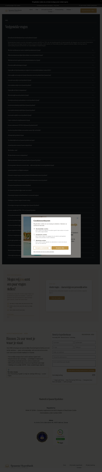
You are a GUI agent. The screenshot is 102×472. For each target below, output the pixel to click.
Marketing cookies (51, 242)
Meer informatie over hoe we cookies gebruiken (43, 251)
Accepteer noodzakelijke (42, 248)
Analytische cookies (51, 236)
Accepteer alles (60, 248)
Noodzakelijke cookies (52, 230)
